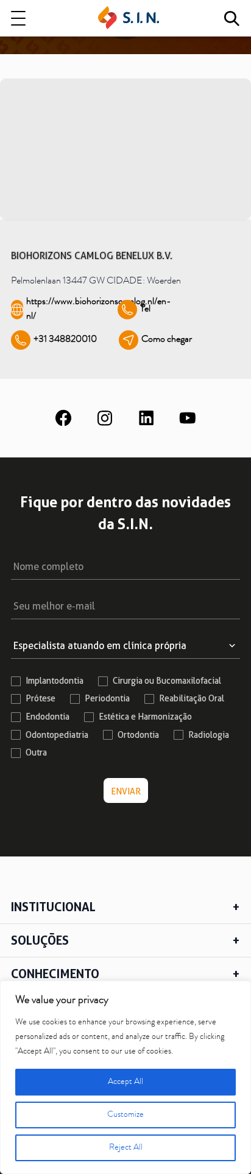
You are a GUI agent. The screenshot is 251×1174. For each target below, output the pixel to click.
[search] (231, 18)
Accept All (125, 1082)
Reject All (126, 1148)
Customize (125, 1115)
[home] (128, 18)
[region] (125, 1077)
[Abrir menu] (18, 18)
